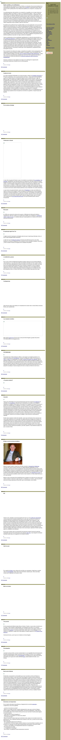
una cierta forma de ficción (17, 196)
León (47, 44)
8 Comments (3, 435)
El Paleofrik (48, 31)
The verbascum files (50, 24)
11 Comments (4, 615)
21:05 (9, 310)
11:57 (9, 537)
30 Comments (4, 312)
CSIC (4, 359)
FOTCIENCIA (16, 358)
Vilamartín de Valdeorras (34, 466)
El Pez (47, 30)
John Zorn (28, 532)
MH (47, 37)
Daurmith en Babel (50, 27)
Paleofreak (27, 190)
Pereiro (47, 42)
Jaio (24, 656)
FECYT (9, 359)
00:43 (9, 734)
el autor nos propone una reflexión (30, 359)
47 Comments (4, 275)
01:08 (9, 613)
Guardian (11, 630)
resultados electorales (36, 75)
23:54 (9, 201)
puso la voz (11, 337)
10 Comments (4, 540)
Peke (47, 36)
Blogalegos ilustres (50, 47)
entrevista (34, 704)
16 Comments (4, 225)
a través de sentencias (10, 38)
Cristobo (48, 45)
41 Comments (4, 134)
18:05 (9, 248)
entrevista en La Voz (36, 472)
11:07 (9, 388)
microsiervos (49, 40)
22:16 (9, 693)
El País (27, 7)
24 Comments (4, 203)
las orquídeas (37, 180)
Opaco (11, 570)
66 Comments (4, 67)
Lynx (47, 41)
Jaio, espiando (49, 29)
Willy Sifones (49, 32)
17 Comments (4, 665)
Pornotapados (10, 571)
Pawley (47, 35)
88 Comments (4, 487)
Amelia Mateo (49, 34)
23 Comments (4, 695)
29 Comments (4, 374)
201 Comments (4, 736)
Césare (47, 39)
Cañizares (36, 401)
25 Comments (4, 250)
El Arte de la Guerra (16, 239)
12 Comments (4, 346)
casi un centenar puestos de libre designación (29, 53)
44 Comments (4, 99)
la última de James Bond (35, 517)
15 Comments (4, 642)
